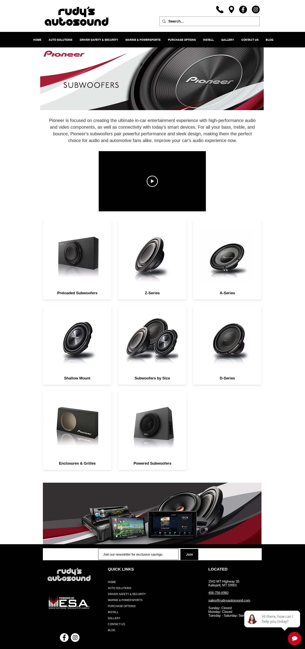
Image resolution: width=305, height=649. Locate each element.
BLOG (111, 630)
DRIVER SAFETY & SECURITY (127, 594)
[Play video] (152, 181)
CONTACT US (116, 624)
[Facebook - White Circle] (64, 637)
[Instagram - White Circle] (75, 637)
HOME (112, 582)
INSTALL (113, 612)
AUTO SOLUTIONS (119, 588)
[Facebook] (243, 9)
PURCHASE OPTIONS (122, 606)
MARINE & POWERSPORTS (125, 600)
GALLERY (114, 618)
